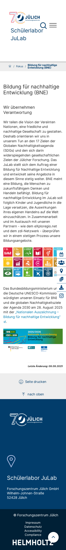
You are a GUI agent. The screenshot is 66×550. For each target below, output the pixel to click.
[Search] (44, 26)
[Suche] (43, 25)
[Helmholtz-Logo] (33, 544)
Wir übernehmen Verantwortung (19, 110)
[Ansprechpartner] (61, 263)
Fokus (19, 66)
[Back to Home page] (27, 18)
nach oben (35, 394)
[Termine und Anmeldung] (61, 254)
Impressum (33, 522)
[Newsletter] (61, 279)
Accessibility (33, 530)
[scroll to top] (53, 537)
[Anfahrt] (61, 271)
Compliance (33, 535)
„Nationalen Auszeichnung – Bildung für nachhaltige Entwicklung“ (31, 314)
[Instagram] (61, 296)
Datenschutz (33, 526)
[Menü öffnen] (53, 25)
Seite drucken (35, 382)
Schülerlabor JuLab (27, 34)
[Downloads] (61, 287)
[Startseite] (10, 66)
